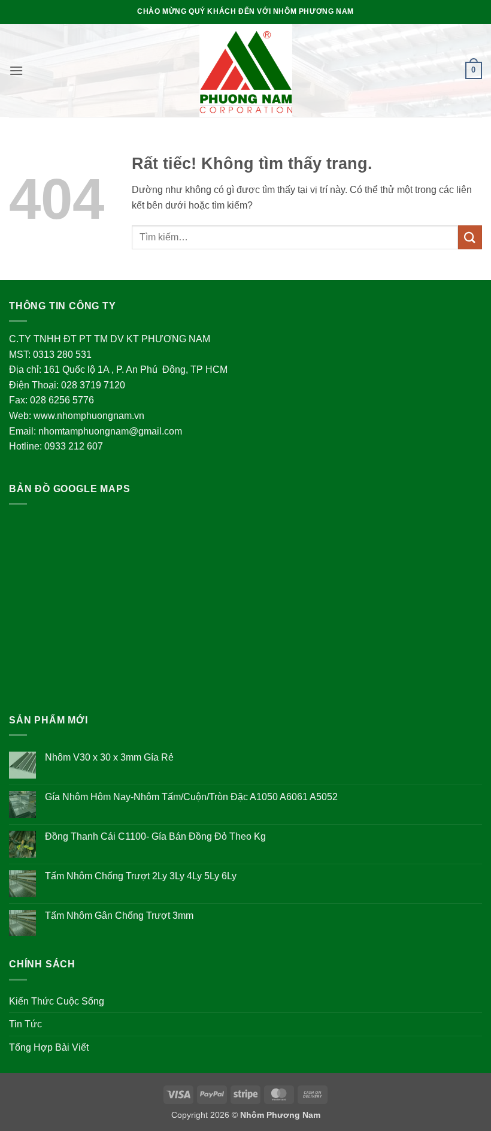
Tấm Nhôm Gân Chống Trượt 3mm (119, 915)
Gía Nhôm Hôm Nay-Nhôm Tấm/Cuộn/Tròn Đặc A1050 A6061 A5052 (191, 797)
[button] (16, 70)
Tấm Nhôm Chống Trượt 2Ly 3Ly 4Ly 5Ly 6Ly (141, 876)
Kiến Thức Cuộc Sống (56, 1001)
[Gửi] (470, 237)
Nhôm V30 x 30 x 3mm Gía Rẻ (109, 757)
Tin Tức (25, 1024)
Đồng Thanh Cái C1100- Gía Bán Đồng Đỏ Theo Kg (155, 836)
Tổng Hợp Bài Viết (49, 1047)
